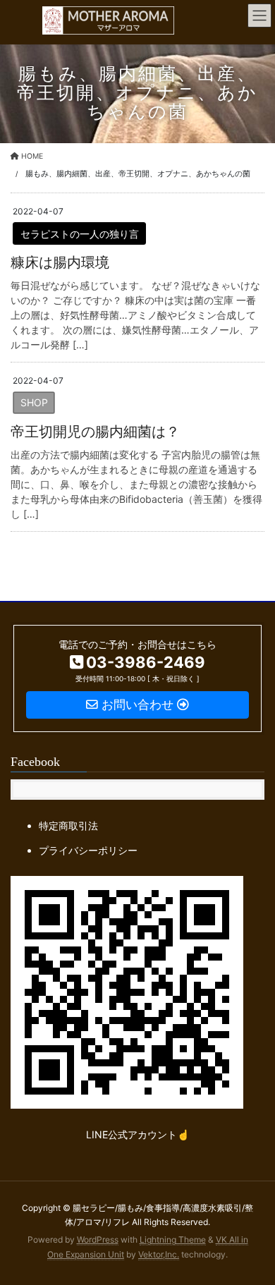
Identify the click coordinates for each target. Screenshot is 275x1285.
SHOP (34, 402)
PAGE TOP (253, 1233)
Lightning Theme (173, 1239)
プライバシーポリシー (88, 850)
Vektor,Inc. (158, 1254)
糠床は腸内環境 (60, 262)
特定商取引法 (68, 826)
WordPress (97, 1239)
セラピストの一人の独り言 (79, 234)
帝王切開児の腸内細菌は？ (95, 431)
